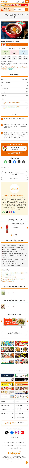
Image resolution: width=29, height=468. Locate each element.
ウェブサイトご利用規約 (9, 442)
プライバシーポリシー (20, 442)
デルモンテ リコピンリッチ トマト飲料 (12, 103)
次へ (27, 228)
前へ (1, 228)
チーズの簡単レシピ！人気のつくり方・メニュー (14, 249)
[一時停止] (16, 235)
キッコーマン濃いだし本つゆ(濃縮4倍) (11, 107)
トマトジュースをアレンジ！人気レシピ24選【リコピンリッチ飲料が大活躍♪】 (14, 260)
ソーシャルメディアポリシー (21, 445)
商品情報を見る (16, 227)
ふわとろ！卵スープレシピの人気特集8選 (12, 265)
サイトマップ (21, 448)
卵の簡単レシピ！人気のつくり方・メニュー (13, 247)
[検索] (26, 9)
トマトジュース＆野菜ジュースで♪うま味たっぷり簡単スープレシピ (14, 256)
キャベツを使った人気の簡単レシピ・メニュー (13, 245)
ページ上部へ (27, 462)
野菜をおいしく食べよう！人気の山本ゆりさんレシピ (15, 253)
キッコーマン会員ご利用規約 (11, 448)
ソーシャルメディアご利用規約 (8, 445)
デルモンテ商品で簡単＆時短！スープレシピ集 (13, 263)
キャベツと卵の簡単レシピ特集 (10, 251)
